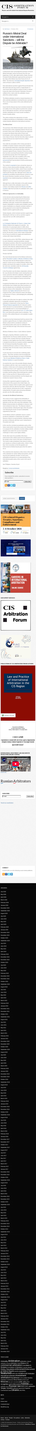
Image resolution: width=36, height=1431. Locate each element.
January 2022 (4, 1006)
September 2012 (5, 1297)
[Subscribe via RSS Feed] (6, 485)
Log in (2, 1398)
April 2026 (3, 897)
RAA (28, 1382)
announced (6, 160)
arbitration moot (16, 1363)
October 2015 (4, 1202)
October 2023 (4, 962)
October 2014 (4, 1229)
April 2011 (3, 1340)
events (16, 1371)
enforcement (20, 1369)
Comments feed (5, 1404)
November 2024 (5, 935)
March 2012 (4, 1313)
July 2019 (3, 1087)
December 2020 (5, 1041)
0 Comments (30, 29)
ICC (17, 1373)
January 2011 (4, 1348)
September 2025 (5, 910)
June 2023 (3, 968)
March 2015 (4, 1218)
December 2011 (5, 1321)
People (11, 1417)
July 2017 (3, 1153)
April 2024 (3, 951)
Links (22, 1417)
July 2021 (3, 1022)
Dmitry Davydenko (8, 1369)
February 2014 (5, 1251)
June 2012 (3, 1305)
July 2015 (3, 1207)
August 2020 (4, 1052)
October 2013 (4, 1261)
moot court (26, 1380)
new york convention (13, 1382)
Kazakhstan (15, 1378)
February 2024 (5, 954)
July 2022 (3, 989)
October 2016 (4, 1177)
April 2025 (3, 924)
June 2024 (3, 946)
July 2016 (3, 1185)
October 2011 (4, 1327)
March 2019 (4, 1098)
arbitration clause (25, 1361)
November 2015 (5, 1199)
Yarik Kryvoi (7, 29)
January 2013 (4, 1286)
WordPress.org (5, 1407)
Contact (7, 1419)
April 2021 (3, 1030)
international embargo (22, 230)
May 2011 (3, 1338)
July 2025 (3, 916)
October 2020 (4, 1046)
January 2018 (4, 1136)
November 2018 (5, 1109)
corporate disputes (27, 1367)
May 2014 (3, 1242)
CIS (27, 1363)
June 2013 (3, 1272)
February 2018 (5, 1134)
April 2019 (3, 1095)
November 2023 (5, 959)
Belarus (23, 1363)
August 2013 (4, 1267)
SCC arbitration (30, 1386)
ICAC (13, 1373)
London (25, 1378)
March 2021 (4, 1033)
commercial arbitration (11, 1365)
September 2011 (5, 1329)
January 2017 (4, 1169)
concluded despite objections (22, 80)
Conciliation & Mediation (14, 1367)
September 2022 (5, 984)
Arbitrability (4, 1361)
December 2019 (5, 1074)
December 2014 (5, 1223)
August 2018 (4, 1117)
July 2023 (3, 965)
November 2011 (5, 1324)
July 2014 (3, 1237)
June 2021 (3, 1025)
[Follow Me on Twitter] (11, 485)
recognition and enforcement (11, 1384)
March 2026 (4, 900)
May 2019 (3, 1093)
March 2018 (4, 1131)
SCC (23, 1386)
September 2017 (5, 1147)
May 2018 (3, 1125)
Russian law (15, 1386)
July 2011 (3, 1332)
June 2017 (3, 1155)
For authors (17, 1417)
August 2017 (4, 1150)
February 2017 (5, 1166)
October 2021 (4, 1014)
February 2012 (5, 1316)
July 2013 (3, 1270)
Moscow (4, 1382)
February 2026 (5, 902)
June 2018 (3, 1123)
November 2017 (5, 1142)
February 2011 (5, 1346)
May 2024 (3, 949)
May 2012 (3, 1308)
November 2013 (5, 1259)
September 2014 (5, 1231)
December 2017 (5, 1139)
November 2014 (5, 1226)
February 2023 (5, 973)
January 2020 (4, 1071)
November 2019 (5, 1076)
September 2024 (5, 940)
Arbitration (14, 1360)
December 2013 (5, 1256)
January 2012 (4, 1319)
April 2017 (3, 1161)
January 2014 (4, 1253)
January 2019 (4, 1104)
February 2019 (5, 1101)
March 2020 (4, 1066)
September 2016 (5, 1180)
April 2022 (3, 998)
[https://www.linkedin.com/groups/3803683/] (14, 485)
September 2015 (5, 1204)
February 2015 (5, 1221)
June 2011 (3, 1335)
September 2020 (5, 1049)
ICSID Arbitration (29, 1373)
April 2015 (3, 1215)
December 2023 (5, 957)
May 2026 (3, 894)
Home (2, 1417)
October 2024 (4, 938)
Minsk (15, 1380)
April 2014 (3, 1245)
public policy (23, 1382)
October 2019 (4, 1079)
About (6, 1417)
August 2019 (4, 1085)
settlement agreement (19, 1388)
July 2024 (3, 943)
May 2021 (3, 1027)
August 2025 (4, 913)
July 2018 (3, 1120)
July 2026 (3, 891)
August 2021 (4, 1019)
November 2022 (5, 978)
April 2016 (3, 1191)
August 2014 (4, 1234)
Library (2, 1419)
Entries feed (4, 1401)
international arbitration (8, 1375)
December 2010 (5, 1351)
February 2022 (5, 1003)
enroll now (3, 772)
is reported (13, 165)
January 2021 (4, 1038)
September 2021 (5, 1017)
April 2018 (3, 1128)
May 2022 (3, 995)
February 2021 (5, 1036)
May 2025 (3, 921)
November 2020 (5, 1044)
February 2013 (5, 1283)
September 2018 (5, 1114)
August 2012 (4, 1300)
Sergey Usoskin (7, 1388)
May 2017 (3, 1158)
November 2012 (5, 1291)
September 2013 (5, 1264)
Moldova (20, 1380)
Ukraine (15, 1390)
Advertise (27, 1417)
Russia (24, 187)
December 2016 (5, 1172)
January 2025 (4, 929)
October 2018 (4, 1112)
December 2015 (5, 1196)
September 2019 (5, 1082)
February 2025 (5, 927)
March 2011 (4, 1343)
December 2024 (5, 932)
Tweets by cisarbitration (7, 803)
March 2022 (4, 1000)
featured (6, 1373)
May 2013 (3, 1275)
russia (24, 1383)
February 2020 (5, 1068)
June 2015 (3, 1210)
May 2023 (3, 970)
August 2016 (4, 1183)
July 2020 (3, 1055)
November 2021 (5, 1011)
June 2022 (3, 992)
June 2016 (3, 1188)
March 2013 (4, 1280)
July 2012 (3, 1302)
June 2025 (3, 919)
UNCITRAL (22, 1390)
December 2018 (5, 1106)
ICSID (20, 1373)
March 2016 (4, 1193)
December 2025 (5, 908)
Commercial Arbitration (13, 468)
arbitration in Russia (5, 1363)
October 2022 (4, 981)
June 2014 (3, 1240)
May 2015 (3, 1212)
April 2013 (3, 1278)
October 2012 (4, 1294)
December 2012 (5, 1289)
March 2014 (4, 1248)
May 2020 (3, 1060)
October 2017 (4, 1144)
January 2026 (4, 905)
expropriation (22, 1371)
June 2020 (3, 1057)
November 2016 (5, 1174)
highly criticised (14, 291)
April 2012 (3, 1310)
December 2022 (5, 976)
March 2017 (4, 1163)
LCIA (21, 1378)
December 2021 (5, 1008)
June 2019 (3, 1090)
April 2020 (3, 1063)
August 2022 (4, 987)
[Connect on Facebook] (9, 485)
